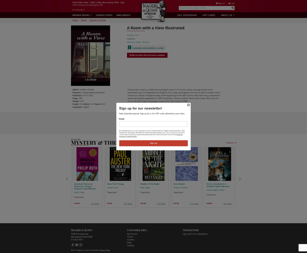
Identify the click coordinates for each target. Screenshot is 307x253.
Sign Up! (153, 143)
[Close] (188, 105)
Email (121, 119)
